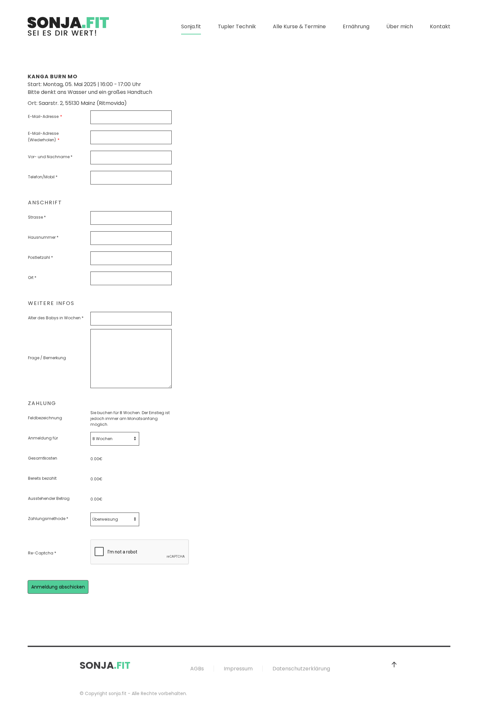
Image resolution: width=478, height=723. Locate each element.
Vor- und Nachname (50, 156)
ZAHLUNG (42, 403)
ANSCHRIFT (45, 202)
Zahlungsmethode (48, 518)
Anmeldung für (43, 438)
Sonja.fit (191, 26)
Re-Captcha (42, 553)
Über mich (399, 26)
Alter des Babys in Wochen (56, 318)
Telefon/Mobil (43, 177)
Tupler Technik (237, 26)
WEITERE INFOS (51, 303)
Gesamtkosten (42, 458)
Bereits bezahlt (42, 478)
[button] (394, 664)
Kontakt (440, 26)
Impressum (238, 668)
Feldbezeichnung (45, 418)
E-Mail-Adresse (45, 116)
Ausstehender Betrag (49, 498)
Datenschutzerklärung (301, 668)
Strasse (37, 217)
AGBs (197, 668)
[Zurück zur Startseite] (68, 27)
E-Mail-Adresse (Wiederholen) (44, 137)
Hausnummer (43, 237)
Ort (32, 277)
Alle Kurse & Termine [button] (299, 26)
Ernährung (356, 26)
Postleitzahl (40, 257)
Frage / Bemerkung (47, 358)
